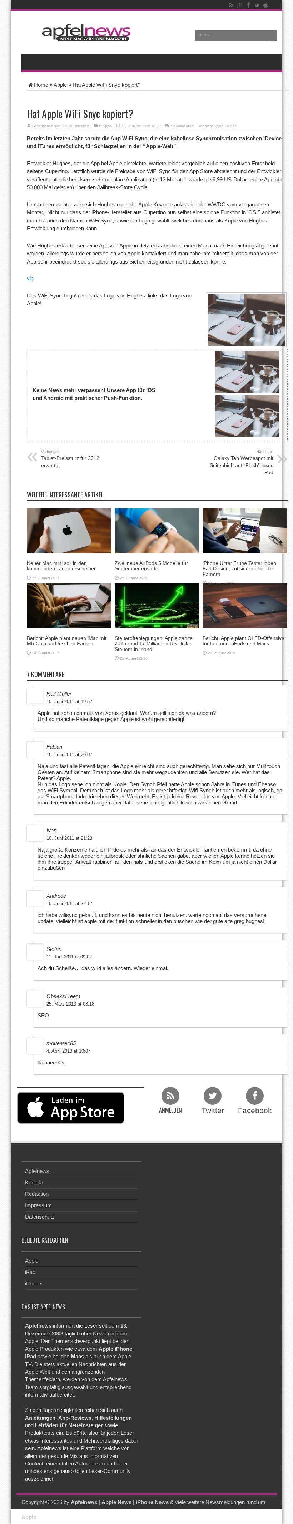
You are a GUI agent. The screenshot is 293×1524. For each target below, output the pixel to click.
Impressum (38, 1205)
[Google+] (239, 5)
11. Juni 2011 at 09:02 (69, 956)
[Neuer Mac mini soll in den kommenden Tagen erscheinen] (69, 530)
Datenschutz (40, 1217)
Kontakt (34, 1182)
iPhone (33, 1283)
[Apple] (265, 5)
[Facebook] (248, 5)
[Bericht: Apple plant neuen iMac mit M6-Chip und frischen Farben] (69, 605)
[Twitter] (256, 5)
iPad (30, 1272)
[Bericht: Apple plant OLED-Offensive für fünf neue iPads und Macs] (245, 605)
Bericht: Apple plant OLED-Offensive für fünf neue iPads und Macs (243, 640)
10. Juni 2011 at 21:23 (69, 838)
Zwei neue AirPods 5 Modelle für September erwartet (151, 565)
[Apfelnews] (83, 32)
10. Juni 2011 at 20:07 (69, 754)
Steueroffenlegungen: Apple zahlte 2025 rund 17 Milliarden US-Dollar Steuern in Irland (154, 643)
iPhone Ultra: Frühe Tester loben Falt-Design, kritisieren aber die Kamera (239, 568)
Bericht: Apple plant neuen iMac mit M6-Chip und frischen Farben (66, 640)
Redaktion (37, 1194)
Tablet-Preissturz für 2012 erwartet (70, 459)
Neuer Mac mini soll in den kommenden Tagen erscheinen (62, 565)
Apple (60, 85)
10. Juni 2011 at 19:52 (69, 701)
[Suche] (271, 35)
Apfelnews (37, 1171)
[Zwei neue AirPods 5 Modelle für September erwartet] (157, 530)
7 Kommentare (182, 126)
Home (41, 85)
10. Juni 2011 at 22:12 (69, 903)
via (30, 278)
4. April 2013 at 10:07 (68, 1051)
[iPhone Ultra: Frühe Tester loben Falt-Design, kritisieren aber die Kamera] (245, 530)
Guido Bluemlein (76, 126)
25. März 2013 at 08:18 (70, 1004)
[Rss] (231, 5)
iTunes (231, 126)
